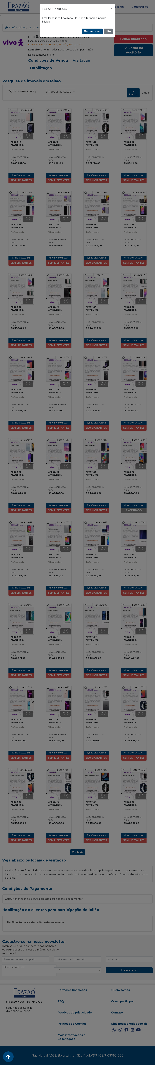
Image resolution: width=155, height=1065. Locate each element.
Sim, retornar (92, 31)
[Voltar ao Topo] (8, 1056)
